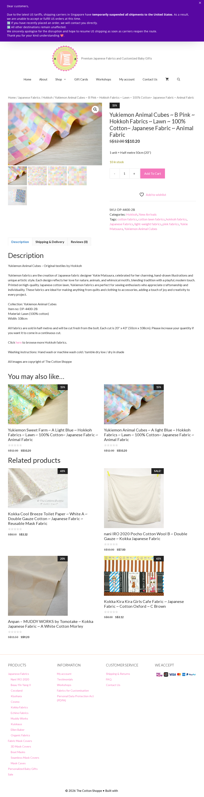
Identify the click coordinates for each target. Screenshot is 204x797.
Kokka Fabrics (19, 707)
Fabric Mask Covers (20, 740)
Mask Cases (18, 763)
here (19, 342)
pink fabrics (171, 224)
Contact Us (150, 79)
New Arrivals (148, 214)
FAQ (109, 679)
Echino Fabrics (19, 713)
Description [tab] (20, 242)
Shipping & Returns (118, 673)
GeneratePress (129, 790)
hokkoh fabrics (176, 219)
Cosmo (15, 701)
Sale (10, 774)
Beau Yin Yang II (21, 685)
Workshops (103, 79)
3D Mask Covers (21, 746)
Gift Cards (81, 79)
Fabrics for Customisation (73, 690)
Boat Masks (18, 752)
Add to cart (152, 173)
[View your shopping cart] (167, 79)
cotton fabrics (127, 219)
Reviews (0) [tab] (79, 242)
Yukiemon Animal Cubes (140, 229)
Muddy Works (19, 718)
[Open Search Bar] (178, 79)
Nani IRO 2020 (20, 679)
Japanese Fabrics (29, 97)
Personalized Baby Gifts (23, 768)
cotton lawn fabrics (151, 219)
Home (27, 79)
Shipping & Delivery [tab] (49, 242)
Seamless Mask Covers (25, 757)
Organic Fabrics (20, 735)
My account (127, 79)
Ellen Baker (18, 729)
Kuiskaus (16, 724)
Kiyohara (16, 696)
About (43, 79)
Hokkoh (47, 97)
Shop (58, 79)
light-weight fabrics (147, 224)
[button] (95, 109)
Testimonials (65, 679)
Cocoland (17, 690)
